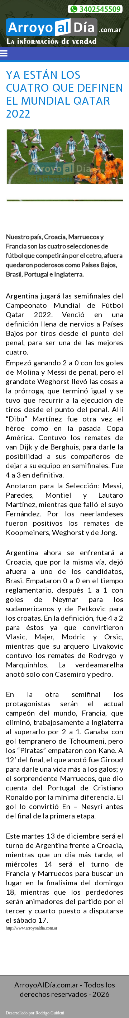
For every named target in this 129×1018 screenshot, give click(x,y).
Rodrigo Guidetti (49, 1012)
